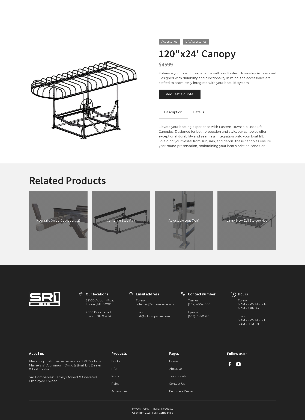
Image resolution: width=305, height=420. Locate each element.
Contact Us (177, 383)
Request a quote (179, 94)
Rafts (115, 383)
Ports (115, 376)
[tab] (173, 112)
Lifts (114, 369)
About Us (175, 369)
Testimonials (177, 376)
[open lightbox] (87, 97)
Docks (115, 361)
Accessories (119, 391)
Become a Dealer (181, 391)
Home (173, 361)
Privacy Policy (140, 408)
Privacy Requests (162, 408)
